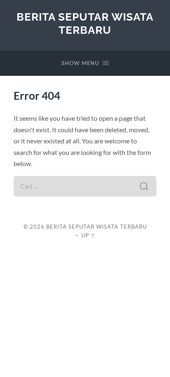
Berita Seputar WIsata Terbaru (85, 23)
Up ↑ (88, 235)
